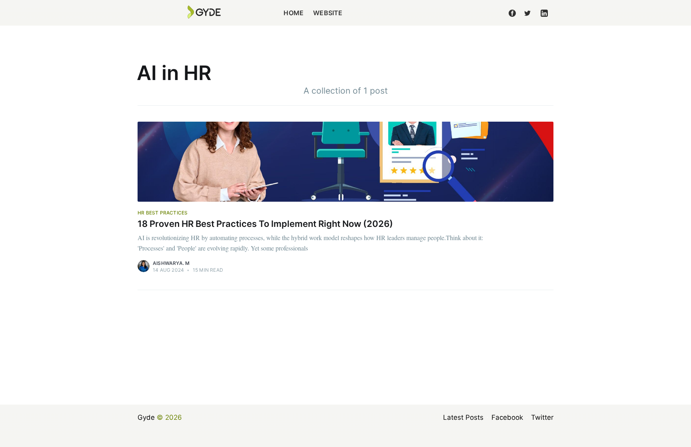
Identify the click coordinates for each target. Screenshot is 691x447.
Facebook (507, 417)
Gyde (146, 417)
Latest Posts (463, 417)
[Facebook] (512, 13)
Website (327, 13)
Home (294, 13)
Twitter (542, 417)
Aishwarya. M (171, 263)
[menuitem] (293, 13)
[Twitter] (527, 13)
